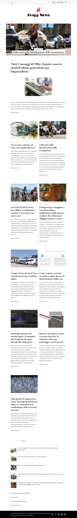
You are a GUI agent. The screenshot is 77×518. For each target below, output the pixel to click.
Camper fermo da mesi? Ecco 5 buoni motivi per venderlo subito (24, 276)
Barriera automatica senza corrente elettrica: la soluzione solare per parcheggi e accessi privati (51, 337)
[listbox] (38, 40)
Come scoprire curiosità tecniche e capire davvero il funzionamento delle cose (51, 276)
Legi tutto (14, 112)
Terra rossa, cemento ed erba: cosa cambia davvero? (23, 146)
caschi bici (14, 497)
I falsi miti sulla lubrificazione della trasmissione (48, 147)
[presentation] (6, 39)
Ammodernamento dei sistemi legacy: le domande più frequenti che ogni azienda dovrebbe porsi (23, 337)
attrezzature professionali (20, 493)
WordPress (31, 515)
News (38, 41)
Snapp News (38, 14)
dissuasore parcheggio (19, 501)
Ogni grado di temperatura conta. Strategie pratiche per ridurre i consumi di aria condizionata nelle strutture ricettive (24, 404)
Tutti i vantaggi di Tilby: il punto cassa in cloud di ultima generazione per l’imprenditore (39, 46)
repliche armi (15, 505)
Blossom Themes (15, 515)
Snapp (17, 141)
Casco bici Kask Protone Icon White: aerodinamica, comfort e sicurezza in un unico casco (23, 211)
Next (22, 440)
